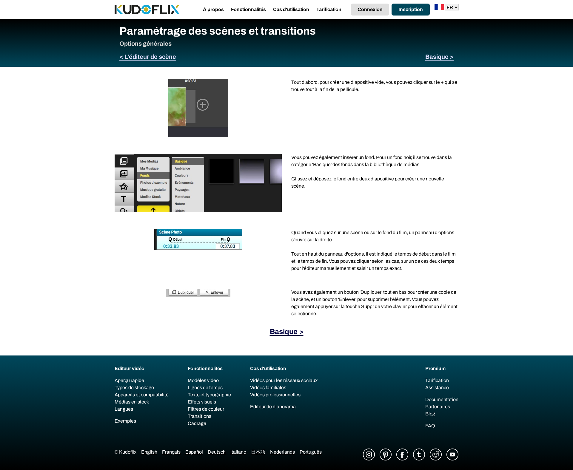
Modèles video (203, 380)
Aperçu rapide (129, 380)
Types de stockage (134, 387)
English (149, 451)
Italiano (238, 451)
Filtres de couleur (206, 409)
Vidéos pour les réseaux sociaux (284, 380)
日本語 (258, 451)
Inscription (410, 9)
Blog (430, 413)
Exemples (125, 420)
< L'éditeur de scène (147, 56)
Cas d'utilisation (291, 9)
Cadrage (197, 423)
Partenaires (437, 406)
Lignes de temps (205, 387)
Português (311, 451)
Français (171, 451)
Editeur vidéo (129, 368)
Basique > (439, 56)
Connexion (370, 9)
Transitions (199, 416)
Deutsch (217, 451)
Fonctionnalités (248, 9)
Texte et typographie (209, 394)
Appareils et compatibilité (142, 394)
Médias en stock (132, 401)
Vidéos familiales (268, 387)
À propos (213, 9)
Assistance (437, 387)
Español (194, 451)
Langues (124, 409)
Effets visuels (202, 401)
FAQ (430, 425)
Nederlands (282, 451)
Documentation (441, 399)
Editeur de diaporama (273, 406)
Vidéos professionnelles (275, 394)
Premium (435, 368)
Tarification (328, 9)
